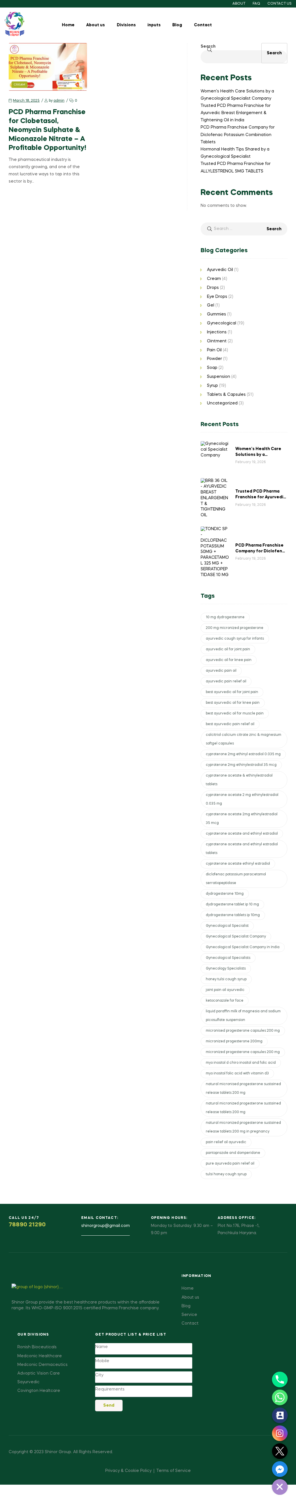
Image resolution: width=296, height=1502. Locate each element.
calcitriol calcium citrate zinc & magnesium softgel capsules (243, 739)
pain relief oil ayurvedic (226, 1142)
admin (58, 101)
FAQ (256, 3)
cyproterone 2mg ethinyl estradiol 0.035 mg (243, 754)
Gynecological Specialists (228, 958)
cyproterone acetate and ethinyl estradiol (242, 834)
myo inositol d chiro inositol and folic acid (241, 1063)
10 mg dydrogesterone (225, 617)
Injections (217, 332)
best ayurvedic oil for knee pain (233, 703)
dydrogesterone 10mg (225, 894)
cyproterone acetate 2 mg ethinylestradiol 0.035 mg (242, 799)
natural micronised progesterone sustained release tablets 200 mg (243, 1089)
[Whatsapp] (280, 1397)
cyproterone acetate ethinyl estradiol (238, 864)
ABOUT (238, 3)
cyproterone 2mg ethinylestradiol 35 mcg (241, 765)
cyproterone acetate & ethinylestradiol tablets (239, 780)
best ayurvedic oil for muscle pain (235, 713)
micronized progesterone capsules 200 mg (243, 1052)
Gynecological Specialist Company (236, 936)
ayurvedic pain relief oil (226, 681)
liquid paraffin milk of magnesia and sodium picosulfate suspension (243, 1016)
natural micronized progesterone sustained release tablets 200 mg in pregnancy (243, 1127)
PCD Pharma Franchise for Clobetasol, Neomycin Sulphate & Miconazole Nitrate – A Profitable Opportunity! (47, 130)
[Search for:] (244, 229)
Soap (212, 368)
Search (208, 46)
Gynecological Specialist (227, 926)
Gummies (216, 314)
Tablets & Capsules (226, 395)
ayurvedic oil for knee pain (228, 660)
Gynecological (221, 323)
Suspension (218, 377)
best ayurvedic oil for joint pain (232, 692)
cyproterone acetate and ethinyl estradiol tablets (242, 849)
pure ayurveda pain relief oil (230, 1163)
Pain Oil (214, 350)
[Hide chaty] (280, 1487)
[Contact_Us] (280, 1415)
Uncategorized (222, 403)
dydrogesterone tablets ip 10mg (233, 915)
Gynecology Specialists (226, 968)
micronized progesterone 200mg (234, 1041)
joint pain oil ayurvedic (225, 990)
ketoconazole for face (224, 1000)
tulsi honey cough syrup (226, 1174)
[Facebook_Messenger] (280, 1469)
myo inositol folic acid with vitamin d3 (237, 1073)
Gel (210, 305)
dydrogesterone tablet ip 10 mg (232, 904)
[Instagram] (280, 1433)
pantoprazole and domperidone (233, 1153)
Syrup (212, 386)
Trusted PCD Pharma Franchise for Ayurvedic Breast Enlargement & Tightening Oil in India (236, 113)
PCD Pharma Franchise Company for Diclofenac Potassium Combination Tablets (238, 134)
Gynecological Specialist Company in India (243, 947)
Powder (214, 359)
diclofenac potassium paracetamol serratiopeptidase (236, 879)
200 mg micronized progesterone (234, 628)
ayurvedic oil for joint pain (228, 649)
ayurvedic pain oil (221, 671)
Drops (213, 288)
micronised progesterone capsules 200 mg (243, 1031)
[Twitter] (280, 1451)
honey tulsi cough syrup (226, 979)
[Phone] (280, 1379)
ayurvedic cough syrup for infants (235, 638)
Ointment (217, 341)
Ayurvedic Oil (220, 270)
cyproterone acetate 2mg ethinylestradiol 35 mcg (242, 819)
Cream (19, 84)
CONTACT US (279, 3)
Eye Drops (217, 297)
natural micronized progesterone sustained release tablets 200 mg (243, 1108)
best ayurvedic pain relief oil (230, 724)
